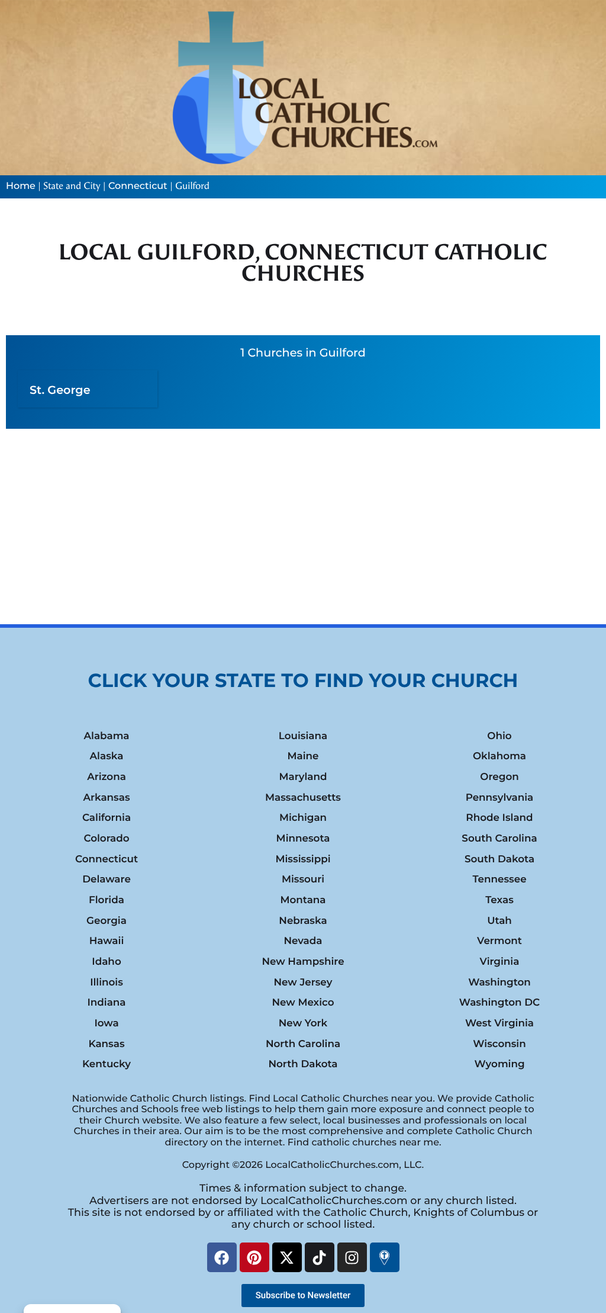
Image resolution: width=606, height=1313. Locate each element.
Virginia (500, 962)
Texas (499, 900)
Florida (106, 900)
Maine (302, 756)
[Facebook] (222, 1257)
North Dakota (302, 1064)
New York (303, 1023)
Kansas (106, 1044)
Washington (499, 982)
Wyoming (499, 1064)
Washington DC (499, 1003)
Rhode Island (499, 818)
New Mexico (303, 1003)
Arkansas (106, 798)
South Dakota (499, 859)
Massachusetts (303, 798)
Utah (499, 921)
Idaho (106, 962)
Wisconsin (499, 1044)
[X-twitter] (287, 1257)
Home (21, 186)
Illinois (106, 982)
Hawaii (106, 941)
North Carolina (303, 1044)
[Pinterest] (254, 1257)
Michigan (303, 818)
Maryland (303, 777)
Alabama (106, 736)
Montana (302, 900)
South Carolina (499, 839)
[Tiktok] (319, 1257)
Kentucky (106, 1064)
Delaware (106, 879)
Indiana (106, 1003)
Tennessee (499, 879)
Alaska (107, 756)
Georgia (106, 921)
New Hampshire (303, 962)
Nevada (302, 941)
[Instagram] (352, 1257)
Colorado (106, 839)
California (106, 818)
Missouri (303, 879)
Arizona (106, 777)
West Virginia (499, 1023)
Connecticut (137, 186)
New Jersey (302, 982)
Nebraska (303, 921)
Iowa (106, 1023)
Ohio (499, 736)
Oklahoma (499, 756)
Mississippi (302, 859)
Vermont (499, 941)
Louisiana (303, 736)
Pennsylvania (500, 798)
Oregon (499, 777)
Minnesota (303, 839)
